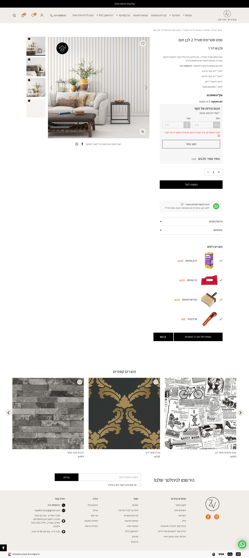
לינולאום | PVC (106, 15)
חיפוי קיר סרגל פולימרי (128, 510)
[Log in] (41, 14)
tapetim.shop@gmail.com (47, 510)
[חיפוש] (14, 15)
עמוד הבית (217, 30)
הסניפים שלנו (180, 510)
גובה (188, 118)
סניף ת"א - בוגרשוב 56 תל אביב (46, 531)
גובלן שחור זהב (152, 452)
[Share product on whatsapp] (77, 144)
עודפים (135, 536)
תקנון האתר (180, 505)
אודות (95, 510)
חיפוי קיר (176, 15)
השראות (182, 515)
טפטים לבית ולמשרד (192, 30)
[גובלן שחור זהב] (124, 413)
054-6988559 (54, 505)
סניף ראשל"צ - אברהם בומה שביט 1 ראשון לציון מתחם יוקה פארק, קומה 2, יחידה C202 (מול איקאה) (45, 521)
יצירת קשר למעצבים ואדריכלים (172, 531)
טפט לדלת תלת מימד (83, 15)
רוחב (218, 118)
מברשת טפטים (189, 299)
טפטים (188, 15)
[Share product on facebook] (82, 144)
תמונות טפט (132, 526)
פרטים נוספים (216, 221)
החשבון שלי (93, 505)
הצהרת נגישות (91, 526)
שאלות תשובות (91, 520)
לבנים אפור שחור (75, 452)
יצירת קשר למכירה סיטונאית (173, 526)
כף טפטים (192, 280)
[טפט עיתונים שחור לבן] (200, 413)
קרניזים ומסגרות (158, 15)
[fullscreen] (142, 131)
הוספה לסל (191, 184)
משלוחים (218, 230)
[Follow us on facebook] (208, 516)
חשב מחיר (191, 144)
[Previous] (146, 87)
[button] (3, 547)
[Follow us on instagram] (216, 516)
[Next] (51, 87)
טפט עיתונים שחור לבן (225, 452)
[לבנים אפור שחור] (48, 413)
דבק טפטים (191, 260)
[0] (23, 15)
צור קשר (94, 515)
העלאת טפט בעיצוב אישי (175, 536)
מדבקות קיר (124, 15)
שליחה (66, 477)
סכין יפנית (192, 319)
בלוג (184, 520)
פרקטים (134, 541)
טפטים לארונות (140, 15)
